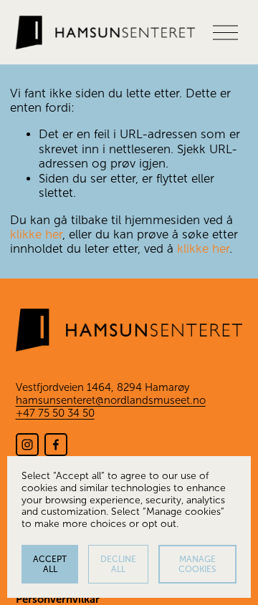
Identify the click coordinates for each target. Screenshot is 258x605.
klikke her (36, 234)
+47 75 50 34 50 (55, 413)
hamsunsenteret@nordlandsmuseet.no (111, 400)
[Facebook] (55, 444)
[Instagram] (27, 444)
